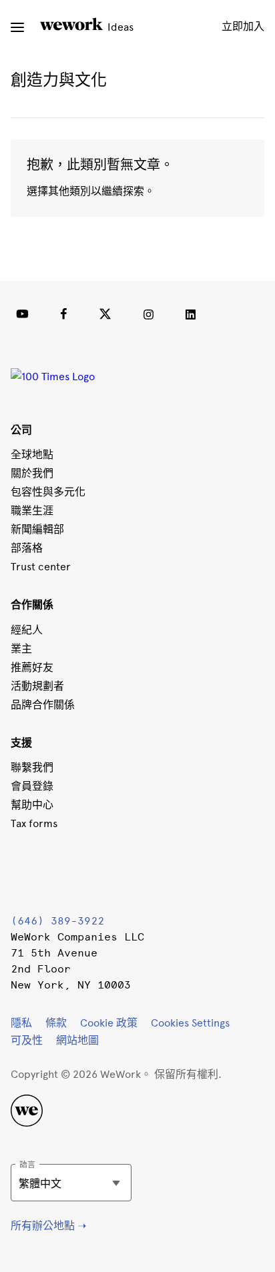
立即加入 (243, 26)
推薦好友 (32, 667)
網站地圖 (77, 1040)
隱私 (21, 1023)
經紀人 (27, 630)
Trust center (41, 566)
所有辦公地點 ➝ (48, 1225)
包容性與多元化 (48, 492)
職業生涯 (32, 510)
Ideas (119, 27)
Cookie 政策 (109, 1023)
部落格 (27, 548)
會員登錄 (32, 786)
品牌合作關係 (43, 704)
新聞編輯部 (37, 529)
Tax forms (34, 823)
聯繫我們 (32, 767)
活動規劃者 (37, 686)
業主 (21, 648)
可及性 (27, 1040)
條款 (56, 1023)
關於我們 (32, 473)
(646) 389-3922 (57, 920)
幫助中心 (32, 804)
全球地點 (32, 454)
